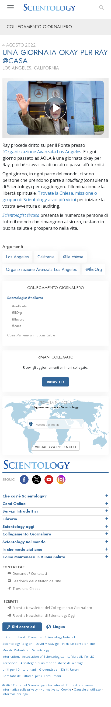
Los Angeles (17, 257)
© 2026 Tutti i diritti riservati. (49, 685)
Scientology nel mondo (24, 542)
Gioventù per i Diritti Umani (59, 669)
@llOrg (17, 312)
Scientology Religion (17, 644)
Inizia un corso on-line (78, 644)
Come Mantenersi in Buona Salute (31, 335)
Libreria (9, 519)
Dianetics (34, 637)
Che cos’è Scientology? (24, 496)
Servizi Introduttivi (20, 511)
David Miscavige (47, 644)
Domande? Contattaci (29, 573)
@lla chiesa (73, 257)
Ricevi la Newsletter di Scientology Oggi (43, 615)
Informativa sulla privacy (20, 689)
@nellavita (19, 306)
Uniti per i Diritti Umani (19, 669)
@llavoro (18, 319)
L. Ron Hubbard (13, 637)
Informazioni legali (15, 694)
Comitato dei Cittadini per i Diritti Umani (31, 676)
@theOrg (93, 269)
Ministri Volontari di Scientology (26, 650)
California (45, 257)
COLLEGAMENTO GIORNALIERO (55, 287)
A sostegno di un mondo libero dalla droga (51, 663)
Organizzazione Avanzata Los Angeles (42, 152)
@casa (16, 325)
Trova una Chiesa (26, 588)
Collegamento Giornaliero (26, 534)
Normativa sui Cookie (55, 689)
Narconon (9, 663)
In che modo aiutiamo (22, 549)
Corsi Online (14, 503)
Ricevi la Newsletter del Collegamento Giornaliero (52, 607)
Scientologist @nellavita (25, 297)
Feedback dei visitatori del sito (36, 581)
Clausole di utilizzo (87, 689)
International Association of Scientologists (33, 656)
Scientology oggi (18, 526)
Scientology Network (60, 637)
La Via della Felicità (81, 656)
